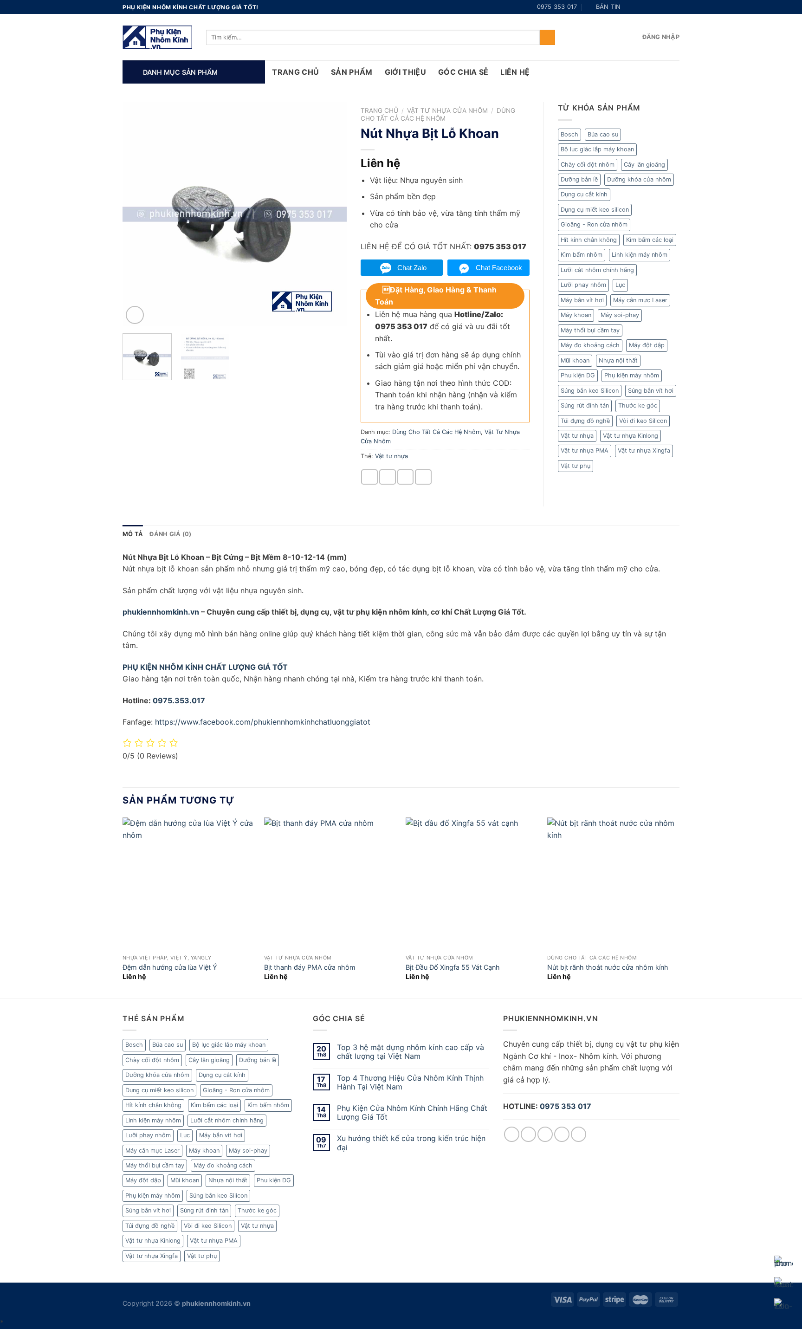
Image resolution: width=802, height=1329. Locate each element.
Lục (620, 284)
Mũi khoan (575, 360)
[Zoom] (135, 315)
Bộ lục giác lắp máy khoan (597, 149)
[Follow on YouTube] (675, 7)
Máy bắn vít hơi (582, 300)
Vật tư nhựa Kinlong (630, 435)
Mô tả (133, 534)
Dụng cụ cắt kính (584, 194)
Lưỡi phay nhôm (583, 284)
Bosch (569, 134)
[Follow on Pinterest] (666, 7)
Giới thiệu (405, 72)
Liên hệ (515, 72)
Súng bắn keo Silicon (590, 390)
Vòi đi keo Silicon (643, 420)
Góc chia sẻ (463, 72)
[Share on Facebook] (369, 477)
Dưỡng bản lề (579, 179)
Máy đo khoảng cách (590, 345)
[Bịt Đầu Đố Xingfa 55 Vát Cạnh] (472, 883)
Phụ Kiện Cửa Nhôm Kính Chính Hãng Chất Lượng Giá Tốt (412, 1113)
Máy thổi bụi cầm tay (590, 330)
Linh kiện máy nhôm (639, 254)
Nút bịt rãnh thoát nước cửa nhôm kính (607, 967)
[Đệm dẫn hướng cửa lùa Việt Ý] (189, 883)
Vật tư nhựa (391, 456)
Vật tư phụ (575, 465)
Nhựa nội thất (618, 360)
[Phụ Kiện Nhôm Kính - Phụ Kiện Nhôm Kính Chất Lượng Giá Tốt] (157, 37)
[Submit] (547, 37)
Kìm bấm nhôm (581, 254)
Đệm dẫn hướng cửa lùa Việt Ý (170, 967)
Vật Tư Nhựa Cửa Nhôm (447, 110)
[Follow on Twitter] (657, 7)
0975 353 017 (565, 1106)
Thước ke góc (637, 405)
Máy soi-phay (620, 314)
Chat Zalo (412, 268)
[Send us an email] (561, 1134)
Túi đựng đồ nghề (585, 420)
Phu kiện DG (578, 375)
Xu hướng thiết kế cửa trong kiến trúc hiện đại (411, 1143)
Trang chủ (379, 110)
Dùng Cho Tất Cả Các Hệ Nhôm (438, 114)
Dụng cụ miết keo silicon (595, 209)
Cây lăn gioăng (644, 164)
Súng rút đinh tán (585, 405)
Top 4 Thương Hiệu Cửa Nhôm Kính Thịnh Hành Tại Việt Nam (410, 1082)
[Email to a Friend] (387, 477)
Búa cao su (603, 134)
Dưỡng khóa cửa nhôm (639, 179)
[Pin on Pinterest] (405, 477)
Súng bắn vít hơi (650, 390)
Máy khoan (576, 314)
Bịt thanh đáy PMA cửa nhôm (310, 967)
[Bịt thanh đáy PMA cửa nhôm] (330, 883)
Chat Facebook (499, 268)
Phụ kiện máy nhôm (631, 375)
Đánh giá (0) (170, 534)
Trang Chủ (295, 72)
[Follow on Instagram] (639, 7)
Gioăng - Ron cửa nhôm (594, 224)
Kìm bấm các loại (649, 239)
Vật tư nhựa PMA (584, 450)
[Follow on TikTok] (648, 7)
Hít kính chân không (589, 239)
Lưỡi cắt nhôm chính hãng (597, 269)
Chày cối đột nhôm (587, 164)
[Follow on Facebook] (630, 7)
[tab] (133, 534)
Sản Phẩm (352, 72)
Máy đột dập (647, 345)
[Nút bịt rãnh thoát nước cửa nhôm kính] (613, 883)
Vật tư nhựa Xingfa (644, 450)
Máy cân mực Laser (640, 300)
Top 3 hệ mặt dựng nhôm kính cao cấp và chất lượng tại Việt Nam (410, 1052)
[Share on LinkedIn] (423, 477)
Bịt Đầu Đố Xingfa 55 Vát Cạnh (453, 967)
